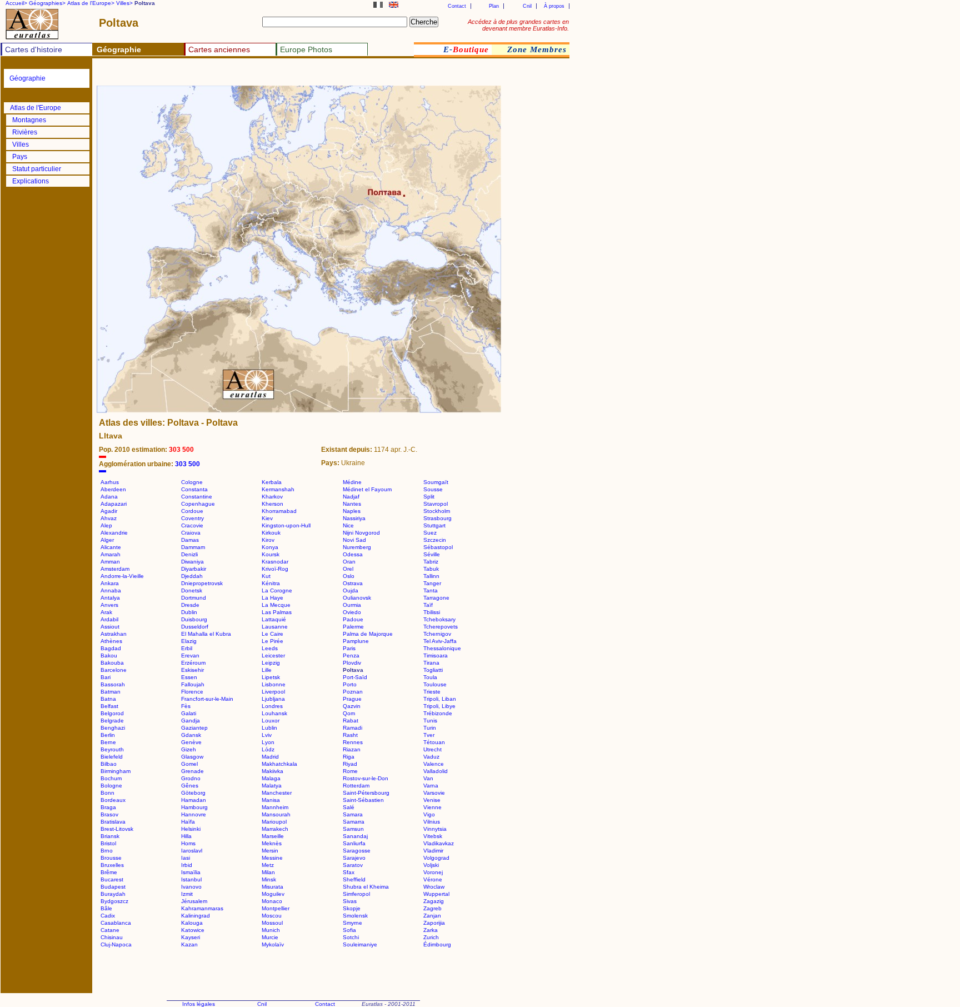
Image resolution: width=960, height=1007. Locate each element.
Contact (457, 6)
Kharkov (272, 496)
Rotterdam (356, 785)
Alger (107, 540)
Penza (351, 655)
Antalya (110, 598)
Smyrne (352, 923)
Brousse (111, 858)
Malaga (271, 778)
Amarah (111, 554)
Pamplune (356, 641)
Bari (106, 677)
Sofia (349, 930)
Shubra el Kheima (366, 887)
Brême (109, 872)
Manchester (277, 793)
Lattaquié (274, 619)
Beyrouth (112, 749)
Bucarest (112, 879)
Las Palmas (277, 612)
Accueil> (16, 3)
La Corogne (277, 590)
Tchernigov (437, 634)
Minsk (269, 879)
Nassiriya (354, 518)
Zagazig (433, 901)
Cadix (108, 916)
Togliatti (433, 670)
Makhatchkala (279, 764)
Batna (108, 699)
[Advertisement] (229, 75)
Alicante (111, 547)
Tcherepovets (440, 627)
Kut (266, 576)
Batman (111, 692)
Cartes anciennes (219, 49)
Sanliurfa (354, 843)
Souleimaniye (360, 944)
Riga (348, 757)
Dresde (190, 605)
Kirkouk (271, 533)
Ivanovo (191, 887)
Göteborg (193, 793)
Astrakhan (114, 634)
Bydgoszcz (114, 901)
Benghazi (113, 728)
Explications (30, 181)
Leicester (273, 655)
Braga (108, 807)
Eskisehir (192, 670)
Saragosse (357, 851)
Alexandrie (114, 533)
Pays (19, 157)
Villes (20, 144)
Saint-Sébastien (363, 800)
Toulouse (435, 684)
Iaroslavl (191, 851)
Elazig (189, 641)
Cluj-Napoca (116, 944)
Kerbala (272, 482)
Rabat (350, 720)
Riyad (350, 764)
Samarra (353, 822)
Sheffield (354, 879)
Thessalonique (442, 648)
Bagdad (111, 648)
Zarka (430, 930)
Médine (352, 482)
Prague (352, 699)
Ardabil (109, 619)
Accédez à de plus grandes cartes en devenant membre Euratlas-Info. (518, 25)
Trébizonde (437, 713)
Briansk (110, 836)
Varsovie (434, 793)
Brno (107, 851)
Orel (348, 569)
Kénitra (271, 583)
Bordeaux (113, 800)
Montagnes (29, 120)
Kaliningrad (195, 916)
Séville (431, 554)
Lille (267, 670)
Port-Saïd (355, 677)
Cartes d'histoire (33, 49)
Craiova (191, 533)
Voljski (431, 865)
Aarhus (110, 482)
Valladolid (435, 771)
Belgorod (112, 713)
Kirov (268, 540)
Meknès (272, 843)
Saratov (353, 865)
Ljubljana (273, 699)
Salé (348, 807)
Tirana (431, 663)
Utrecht (432, 749)
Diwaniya (192, 562)
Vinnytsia (435, 829)
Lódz (268, 749)
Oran (349, 562)
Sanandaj (355, 836)
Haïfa (188, 822)
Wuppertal (436, 894)
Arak (106, 612)
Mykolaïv (273, 944)
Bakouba (112, 663)
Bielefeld (112, 757)
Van (428, 778)
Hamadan (193, 800)
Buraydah (113, 894)
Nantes (352, 504)
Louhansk (274, 713)
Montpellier (275, 908)
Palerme (353, 627)
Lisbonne (274, 684)
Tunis (430, 720)
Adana (109, 496)
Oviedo (352, 612)
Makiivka (272, 771)
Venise (432, 800)
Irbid (186, 865)
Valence (433, 764)
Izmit (187, 894)
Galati (188, 713)
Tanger (432, 583)
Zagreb (432, 908)
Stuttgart (434, 525)
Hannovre (193, 814)
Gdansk (191, 735)
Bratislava (113, 822)
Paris (349, 648)
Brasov (109, 814)
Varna (430, 785)
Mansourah (276, 814)
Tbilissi (431, 612)
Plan (494, 6)
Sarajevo (354, 858)
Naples (352, 511)
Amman (110, 562)
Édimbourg (437, 944)
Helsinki (191, 829)
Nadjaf (351, 496)
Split (428, 496)
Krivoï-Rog (275, 569)
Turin (429, 728)
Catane (110, 930)
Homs (188, 843)
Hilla (186, 836)
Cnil (527, 6)
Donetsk (191, 590)
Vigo (429, 814)
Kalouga (192, 923)
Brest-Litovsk (117, 829)
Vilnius (431, 822)
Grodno (191, 778)
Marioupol (274, 822)
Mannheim (275, 807)
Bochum (111, 778)
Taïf (428, 605)
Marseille (273, 836)
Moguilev (273, 894)
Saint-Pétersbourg (366, 793)
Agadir (109, 511)
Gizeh (188, 749)
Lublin (269, 728)
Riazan (352, 749)
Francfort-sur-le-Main (207, 699)
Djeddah (192, 576)
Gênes (189, 785)
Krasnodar (275, 562)
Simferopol (356, 894)
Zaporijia (434, 923)
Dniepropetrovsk (202, 583)
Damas (190, 540)
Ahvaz (109, 518)
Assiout (110, 627)
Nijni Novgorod (361, 533)
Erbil (186, 648)
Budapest (113, 887)
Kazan (189, 944)
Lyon (268, 742)
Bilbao (109, 764)
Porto (350, 684)
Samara (353, 814)
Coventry (192, 518)
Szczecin (434, 540)
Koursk (270, 554)
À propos (554, 6)
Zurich (431, 937)
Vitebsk (432, 836)
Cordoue (192, 511)
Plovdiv (352, 663)
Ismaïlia (191, 872)
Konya (270, 547)
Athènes (111, 641)
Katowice (192, 930)
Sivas (350, 901)
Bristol (108, 843)
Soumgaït (435, 482)
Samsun (353, 829)
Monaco (272, 901)
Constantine (196, 496)
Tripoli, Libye (439, 706)
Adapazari (114, 504)
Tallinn (431, 576)
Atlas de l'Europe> (90, 3)
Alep (106, 525)
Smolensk (355, 916)
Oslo (348, 576)
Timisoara (435, 655)
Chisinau (112, 937)
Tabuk (431, 569)
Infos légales (198, 1004)
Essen (189, 677)
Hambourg (194, 807)
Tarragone (436, 598)
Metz (268, 865)
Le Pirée (272, 641)
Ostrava (353, 583)
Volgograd (436, 858)
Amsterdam (115, 569)
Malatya (272, 785)
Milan (268, 872)
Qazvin (352, 706)
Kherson (272, 504)
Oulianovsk (357, 598)
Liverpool (273, 692)
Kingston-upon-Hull (286, 525)
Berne (108, 742)
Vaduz (431, 757)
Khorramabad (279, 511)
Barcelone (114, 670)
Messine (272, 858)
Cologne (192, 482)
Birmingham (116, 771)
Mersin (270, 851)
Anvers (109, 605)
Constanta (194, 489)
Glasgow (192, 757)
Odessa (353, 554)
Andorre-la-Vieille (122, 576)
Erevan (190, 655)
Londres (272, 706)
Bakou (109, 655)
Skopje (352, 908)
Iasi (185, 858)
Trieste (432, 692)
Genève (191, 742)
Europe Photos (306, 49)
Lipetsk (271, 677)
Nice (348, 525)
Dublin (189, 612)
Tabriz (430, 562)
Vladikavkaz (438, 843)
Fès (186, 706)
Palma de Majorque (368, 634)
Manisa (271, 800)
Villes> (124, 3)
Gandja (190, 720)
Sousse (433, 489)
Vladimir (433, 851)
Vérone (432, 879)
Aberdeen (113, 489)
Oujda (350, 590)
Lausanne (275, 627)
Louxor (270, 720)
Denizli (189, 554)
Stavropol (435, 504)
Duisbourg (194, 619)
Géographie (27, 78)
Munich (271, 930)
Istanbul (191, 879)
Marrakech (275, 829)
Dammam (193, 547)
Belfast (109, 706)
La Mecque (276, 605)
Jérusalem (194, 901)
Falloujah (192, 684)
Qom (349, 713)
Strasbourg (437, 518)
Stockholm (436, 511)
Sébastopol (438, 547)
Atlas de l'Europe (35, 108)
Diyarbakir (193, 569)
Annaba (111, 590)
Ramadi (352, 728)
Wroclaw (433, 887)
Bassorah (113, 684)
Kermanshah (278, 489)
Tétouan (434, 742)
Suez (430, 533)
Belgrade (112, 720)
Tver (428, 735)
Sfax (348, 872)
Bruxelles (112, 865)
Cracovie (192, 525)
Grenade (192, 771)
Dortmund (193, 598)
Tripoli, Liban (439, 699)
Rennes (353, 742)
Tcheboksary (439, 619)
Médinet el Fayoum (367, 489)
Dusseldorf (194, 627)
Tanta (430, 590)
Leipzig (271, 663)
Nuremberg (357, 547)
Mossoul (272, 923)
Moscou (272, 916)
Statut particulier (36, 169)
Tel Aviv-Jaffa (440, 641)
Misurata (272, 887)
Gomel (189, 764)
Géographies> (47, 3)
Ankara (110, 583)
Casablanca (116, 923)
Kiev (267, 518)
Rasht (350, 735)
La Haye (272, 598)
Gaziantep (194, 728)
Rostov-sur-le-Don (365, 778)
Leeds (270, 648)
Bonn (107, 793)
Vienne (432, 807)
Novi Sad (354, 540)
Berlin (108, 735)
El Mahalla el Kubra (206, 634)
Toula (430, 677)
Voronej (433, 872)
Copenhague (198, 504)
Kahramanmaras (202, 908)
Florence (192, 692)
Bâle (106, 908)
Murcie (270, 937)
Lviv (267, 735)
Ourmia (352, 605)
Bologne (111, 785)
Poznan (353, 692)
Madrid (270, 757)
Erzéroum (193, 663)
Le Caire (272, 634)
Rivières (24, 132)
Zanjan (432, 916)
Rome (350, 771)
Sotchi (351, 937)
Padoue (353, 619)
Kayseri (190, 937)
